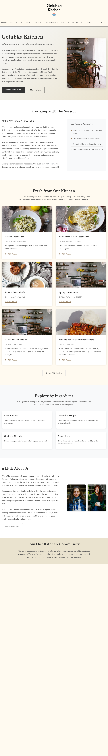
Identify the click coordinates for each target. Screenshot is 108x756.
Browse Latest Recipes (13, 90)
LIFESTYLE (91, 22)
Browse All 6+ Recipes (54, 373)
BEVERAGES (26, 22)
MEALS (13, 22)
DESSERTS (77, 22)
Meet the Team (35, 90)
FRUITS (39, 22)
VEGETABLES (52, 22)
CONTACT (103, 22)
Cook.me (52, 164)
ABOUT (4, 22)
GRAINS (65, 22)
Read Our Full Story (12, 526)
